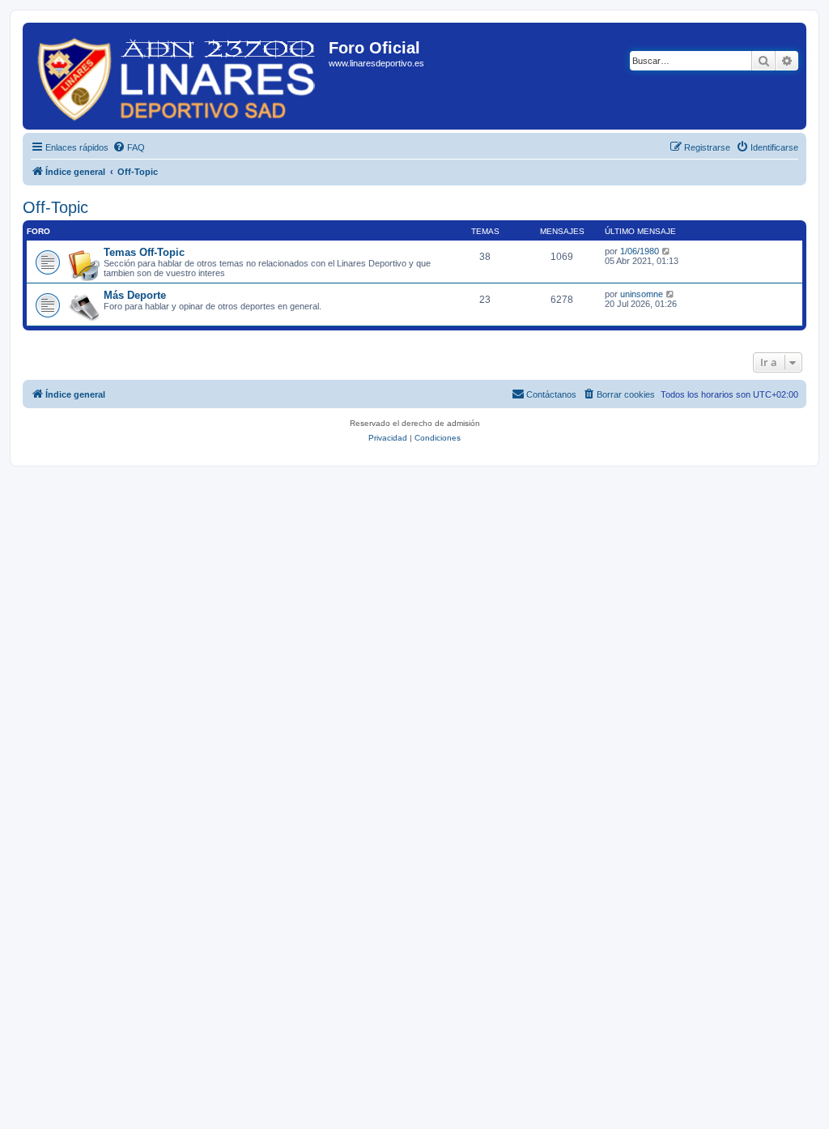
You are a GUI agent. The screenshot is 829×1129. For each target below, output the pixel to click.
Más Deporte (135, 295)
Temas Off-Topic (144, 252)
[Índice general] (178, 76)
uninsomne (641, 294)
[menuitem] (129, 147)
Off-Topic (55, 207)
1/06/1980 (639, 251)
